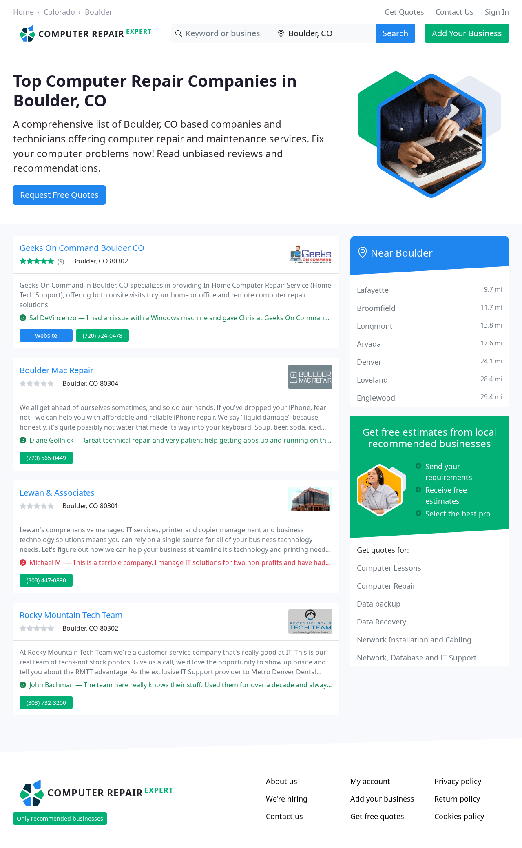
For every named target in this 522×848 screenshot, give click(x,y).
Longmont (429, 326)
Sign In (497, 12)
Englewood (429, 397)
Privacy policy (457, 781)
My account (370, 781)
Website (46, 335)
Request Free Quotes (59, 194)
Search (395, 33)
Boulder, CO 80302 (100, 261)
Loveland (429, 379)
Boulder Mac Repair (56, 370)
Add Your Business (467, 33)
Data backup (378, 604)
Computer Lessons (389, 568)
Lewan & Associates (57, 492)
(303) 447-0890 (46, 580)
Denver (429, 361)
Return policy (457, 799)
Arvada (429, 344)
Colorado (59, 12)
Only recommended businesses (60, 818)
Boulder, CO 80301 (90, 505)
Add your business (382, 799)
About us (281, 781)
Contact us (284, 816)
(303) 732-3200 (46, 702)
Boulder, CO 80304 (90, 383)
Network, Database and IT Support (417, 657)
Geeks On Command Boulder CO (82, 247)
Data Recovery (381, 622)
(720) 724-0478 (102, 335)
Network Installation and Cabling (414, 639)
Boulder (98, 12)
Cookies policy (459, 816)
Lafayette (429, 290)
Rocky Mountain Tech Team (71, 614)
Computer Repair (386, 586)
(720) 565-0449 (46, 458)
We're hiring (286, 799)
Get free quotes (377, 816)
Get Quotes (404, 12)
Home (23, 12)
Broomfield (429, 308)
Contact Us (454, 12)
